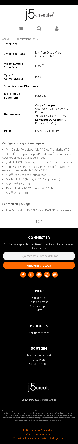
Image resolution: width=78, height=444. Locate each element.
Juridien (61, 438)
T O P (39, 221)
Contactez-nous (39, 364)
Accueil (6, 38)
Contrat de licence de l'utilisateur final (33, 438)
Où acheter (39, 298)
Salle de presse (39, 302)
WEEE (39, 310)
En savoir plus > (57, 420)
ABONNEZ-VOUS (39, 265)
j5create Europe (48, 399)
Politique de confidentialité (38, 430)
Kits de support (39, 306)
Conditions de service (38, 434)
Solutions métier (39, 333)
